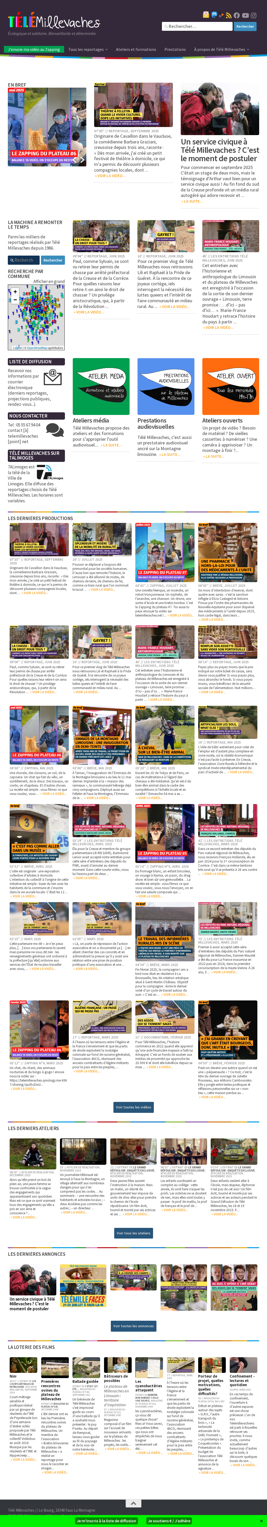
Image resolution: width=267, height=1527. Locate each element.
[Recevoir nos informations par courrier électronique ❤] (206, 14)
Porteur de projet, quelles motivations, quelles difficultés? (210, 1385)
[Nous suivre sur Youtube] (245, 15)
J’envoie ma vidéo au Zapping (34, 49)
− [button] (15, 300)
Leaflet (17, 348)
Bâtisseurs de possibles (116, 1378)
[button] (74, 159)
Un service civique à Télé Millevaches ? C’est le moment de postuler (220, 150)
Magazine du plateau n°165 (55, 1405)
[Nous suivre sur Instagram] (253, 15)
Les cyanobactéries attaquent (148, 1385)
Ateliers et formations (136, 49)
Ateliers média (91, 420)
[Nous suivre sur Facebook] (237, 15)
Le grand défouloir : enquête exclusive (132, 1169)
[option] (47, 127)
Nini (13, 1376)
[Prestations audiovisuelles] (166, 386)
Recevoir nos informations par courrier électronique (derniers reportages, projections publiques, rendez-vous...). (29, 387)
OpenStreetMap (37, 348)
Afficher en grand (49, 281)
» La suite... (192, 201)
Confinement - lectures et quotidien (242, 1380)
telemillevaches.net (148, 615)
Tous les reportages (86, 49)
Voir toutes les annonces (133, 1326)
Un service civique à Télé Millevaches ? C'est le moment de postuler (32, 1304)
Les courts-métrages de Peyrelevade (23, 1384)
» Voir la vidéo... (110, 175)
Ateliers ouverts (222, 420)
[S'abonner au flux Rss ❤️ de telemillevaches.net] (229, 15)
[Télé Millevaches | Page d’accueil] (54, 20)
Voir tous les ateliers (133, 1233)
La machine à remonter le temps (35, 224)
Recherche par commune (25, 273)
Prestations (175, 49)
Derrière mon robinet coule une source (147, 1397)
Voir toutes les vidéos (133, 1107)
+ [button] (15, 291)
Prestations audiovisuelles (155, 423)
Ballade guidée (85, 1381)
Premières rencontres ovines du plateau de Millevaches (51, 1390)
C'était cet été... (85, 1388)
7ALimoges (21, 458)
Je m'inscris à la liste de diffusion (106, 1520)
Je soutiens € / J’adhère (169, 1520)
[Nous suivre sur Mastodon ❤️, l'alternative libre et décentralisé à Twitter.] (214, 14)
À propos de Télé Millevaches (219, 49)
